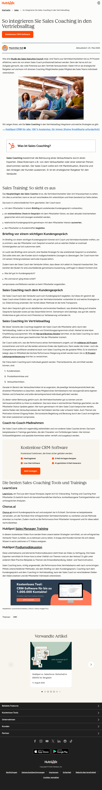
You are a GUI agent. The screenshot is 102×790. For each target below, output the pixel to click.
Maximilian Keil (16, 48)
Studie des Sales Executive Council (27, 59)
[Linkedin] (58, 742)
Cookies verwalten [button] (51, 778)
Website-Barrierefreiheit (86, 772)
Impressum (53, 772)
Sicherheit (67, 772)
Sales (16, 10)
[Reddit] (65, 742)
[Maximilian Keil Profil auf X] (25, 48)
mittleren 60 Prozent (87, 343)
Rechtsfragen (11, 772)
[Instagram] (40, 742)
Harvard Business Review (48, 334)
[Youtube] (46, 742)
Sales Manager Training (31, 528)
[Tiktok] (71, 742)
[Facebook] (34, 742)
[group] (51, 664)
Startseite (6, 10)
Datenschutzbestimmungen (33, 772)
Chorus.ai (7, 512)
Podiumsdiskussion (28, 547)
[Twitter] (53, 742)
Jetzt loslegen (30, 471)
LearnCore (7, 494)
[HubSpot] (51, 762)
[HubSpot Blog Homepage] (8, 3)
